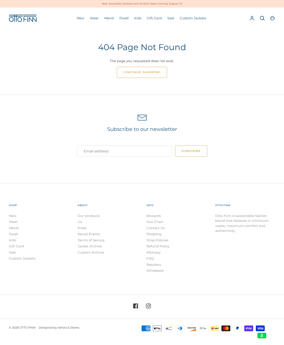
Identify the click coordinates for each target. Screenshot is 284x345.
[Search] (262, 18)
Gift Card (154, 18)
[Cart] (272, 18)
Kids (137, 18)
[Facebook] (135, 307)
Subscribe (191, 151)
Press (82, 228)
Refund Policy (157, 246)
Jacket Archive (90, 246)
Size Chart (154, 222)
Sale (170, 18)
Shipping (153, 234)
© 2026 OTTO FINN (22, 327)
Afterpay (153, 252)
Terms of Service (91, 240)
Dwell (124, 18)
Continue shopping (142, 72)
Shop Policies (157, 240)
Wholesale (155, 270)
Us (80, 222)
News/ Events (89, 234)
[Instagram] (148, 307)
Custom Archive (91, 252)
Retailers (153, 264)
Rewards (153, 216)
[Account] (252, 18)
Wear (94, 18)
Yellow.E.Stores (68, 327)
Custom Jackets (193, 18)
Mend (109, 18)
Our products (89, 216)
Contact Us (155, 228)
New (80, 18)
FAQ (150, 258)
